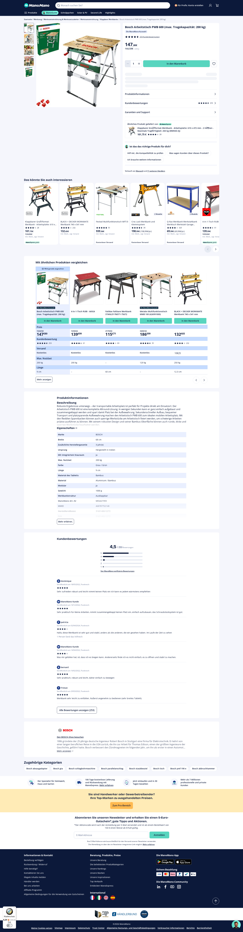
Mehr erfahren (149, 844)
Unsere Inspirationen (100, 877)
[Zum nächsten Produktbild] (114, 65)
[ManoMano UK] (106, 897)
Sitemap (59, 928)
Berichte (191, 928)
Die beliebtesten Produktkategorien (107, 864)
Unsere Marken (97, 873)
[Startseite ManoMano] (37, 5)
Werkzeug (38, 19)
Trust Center (98, 928)
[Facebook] (165, 886)
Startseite (28, 19)
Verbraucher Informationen (171, 928)
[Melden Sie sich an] (210, 5)
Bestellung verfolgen (34, 860)
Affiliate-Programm (33, 890)
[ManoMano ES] (113, 897)
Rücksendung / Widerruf (35, 864)
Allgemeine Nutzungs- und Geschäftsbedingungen (131, 928)
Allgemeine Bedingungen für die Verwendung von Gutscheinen (54, 894)
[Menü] (14, 908)
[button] (170, 129)
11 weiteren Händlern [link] (156, 171)
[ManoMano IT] (99, 897)
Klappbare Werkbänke (109, 19)
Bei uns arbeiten (32, 885)
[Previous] (196, 380)
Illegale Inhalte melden (35, 877)
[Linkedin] (158, 886)
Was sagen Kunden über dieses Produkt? (189, 153)
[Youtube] (172, 886)
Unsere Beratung (98, 860)
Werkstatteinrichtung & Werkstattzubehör (61, 19)
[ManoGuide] (236, 924)
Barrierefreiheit (204, 928)
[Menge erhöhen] (139, 63)
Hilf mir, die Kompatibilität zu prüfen (145, 153)
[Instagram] (179, 886)
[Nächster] (215, 249)
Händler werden (31, 881)
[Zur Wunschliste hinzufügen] (214, 63)
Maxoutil (139, 171)
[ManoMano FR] (92, 897)
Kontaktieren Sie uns (34, 873)
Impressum (70, 928)
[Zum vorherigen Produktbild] (41, 65)
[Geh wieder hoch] (215, 901)
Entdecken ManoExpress (101, 885)
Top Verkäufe (96, 881)
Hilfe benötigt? (31, 868)
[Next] (204, 380)
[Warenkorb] (217, 5)
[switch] (9, 925)
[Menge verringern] (128, 63)
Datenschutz (84, 928)
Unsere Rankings (98, 868)
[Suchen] (58, 5)
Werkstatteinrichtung (89, 19)
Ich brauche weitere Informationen (144, 159)
